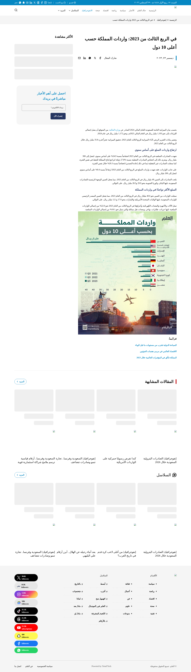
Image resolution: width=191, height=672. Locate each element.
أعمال (127, 591)
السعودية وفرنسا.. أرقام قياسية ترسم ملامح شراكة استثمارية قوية (36, 460)
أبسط (103, 584)
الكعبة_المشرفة (99, 613)
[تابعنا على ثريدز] (38, 2)
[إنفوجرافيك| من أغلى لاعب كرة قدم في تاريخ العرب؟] (116, 535)
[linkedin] (84, 58)
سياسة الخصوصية (44, 666)
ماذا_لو (79, 613)
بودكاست (59, 3)
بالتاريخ (79, 584)
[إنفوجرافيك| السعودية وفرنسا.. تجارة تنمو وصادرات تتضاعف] (75, 441)
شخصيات (78, 591)
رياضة (114, 10)
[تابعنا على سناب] (23, 2)
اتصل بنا (17, 666)
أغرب (104, 591)
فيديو (71, 3)
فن (128, 599)
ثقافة (127, 584)
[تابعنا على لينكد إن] (31, 2)
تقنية (152, 613)
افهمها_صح (101, 599)
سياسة (123, 10)
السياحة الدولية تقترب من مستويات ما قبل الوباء (156, 345)
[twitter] (95, 58)
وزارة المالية (114, 130)
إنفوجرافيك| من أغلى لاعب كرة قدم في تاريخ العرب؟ (117, 554)
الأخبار (131, 10)
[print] (100, 58)
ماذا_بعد (78, 606)
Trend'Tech (106, 666)
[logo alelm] (169, 10)
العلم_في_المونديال (97, 606)
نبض (16, 3)
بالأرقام (103, 621)
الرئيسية (152, 10)
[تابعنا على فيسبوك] (42, 2)
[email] (79, 58)
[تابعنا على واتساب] (20, 2)
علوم (128, 606)
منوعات (126, 613)
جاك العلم (141, 10)
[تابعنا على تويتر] (34, 2)
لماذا (80, 599)
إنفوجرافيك (161, 20)
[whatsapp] (89, 58)
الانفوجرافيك (87, 10)
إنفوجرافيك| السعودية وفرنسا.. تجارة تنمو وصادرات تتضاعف (76, 460)
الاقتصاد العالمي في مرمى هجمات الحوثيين (158, 351)
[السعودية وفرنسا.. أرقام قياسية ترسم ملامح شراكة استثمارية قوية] (34, 441)
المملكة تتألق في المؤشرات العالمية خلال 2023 (157, 357)
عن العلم (29, 666)
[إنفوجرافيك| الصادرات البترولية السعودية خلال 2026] (156, 441)
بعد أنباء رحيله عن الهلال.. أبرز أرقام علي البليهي (76, 554)
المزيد (21, 381)
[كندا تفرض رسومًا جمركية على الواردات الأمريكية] (116, 441)
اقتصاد (105, 10)
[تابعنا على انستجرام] (45, 2)
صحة (98, 10)
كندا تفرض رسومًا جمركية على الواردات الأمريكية (119, 460)
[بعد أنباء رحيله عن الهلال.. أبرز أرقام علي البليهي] (75, 535)
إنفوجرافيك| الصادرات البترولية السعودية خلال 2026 (160, 460)
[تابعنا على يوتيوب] (27, 2)
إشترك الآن (58, 116)
